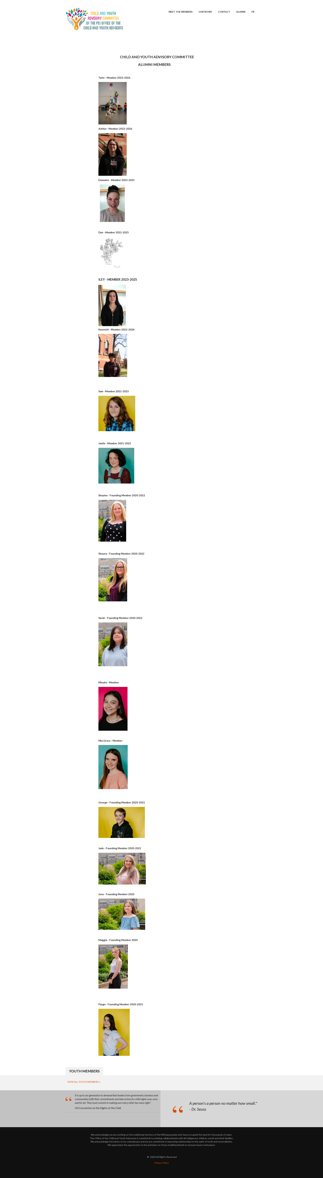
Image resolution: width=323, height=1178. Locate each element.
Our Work (205, 11)
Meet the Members (180, 11)
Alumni (240, 11)
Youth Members (84, 1071)
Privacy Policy (161, 1162)
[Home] (95, 18)
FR (253, 11)
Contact (224, 11)
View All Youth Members (83, 1081)
